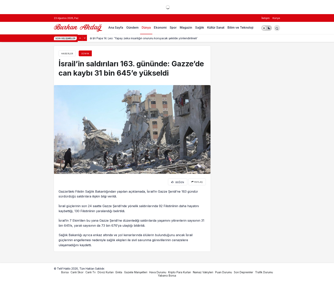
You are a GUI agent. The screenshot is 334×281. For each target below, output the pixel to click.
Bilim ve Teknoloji (240, 27)
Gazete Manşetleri (135, 272)
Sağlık (199, 27)
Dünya (146, 27)
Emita (119, 272)
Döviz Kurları (106, 272)
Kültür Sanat (215, 27)
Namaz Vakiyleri (203, 272)
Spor (173, 27)
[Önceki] (80, 38)
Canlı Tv (90, 272)
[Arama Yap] (277, 28)
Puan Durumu (223, 272)
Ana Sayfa (115, 27)
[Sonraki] (84, 38)
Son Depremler (243, 272)
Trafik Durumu (264, 272)
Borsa (65, 272)
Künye (276, 18)
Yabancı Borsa (167, 275)
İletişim (266, 18)
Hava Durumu (157, 272)
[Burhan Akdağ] (78, 28)
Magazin (186, 27)
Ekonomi (160, 27)
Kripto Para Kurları (179, 272)
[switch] (266, 28)
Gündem (132, 27)
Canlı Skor (77, 272)
